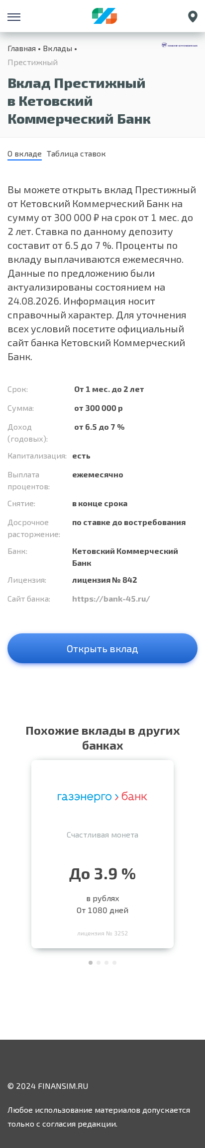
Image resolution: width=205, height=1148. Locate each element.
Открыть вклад (102, 648)
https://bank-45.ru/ (111, 598)
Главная (21, 48)
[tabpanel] (102, 851)
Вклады (57, 48)
